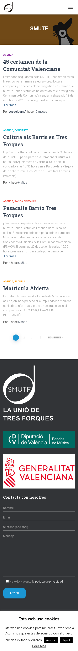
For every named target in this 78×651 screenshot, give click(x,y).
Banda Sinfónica (26, 201)
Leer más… (11, 105)
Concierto (21, 130)
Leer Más (39, 646)
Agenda (8, 54)
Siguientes (54, 337)
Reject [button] (66, 640)
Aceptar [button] (51, 640)
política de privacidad (49, 581)
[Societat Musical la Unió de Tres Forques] (10, 7)
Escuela (20, 281)
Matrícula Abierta (26, 288)
